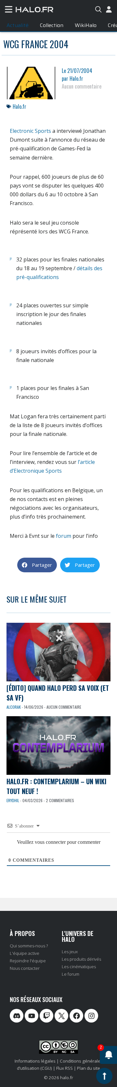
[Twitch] (46, 1016)
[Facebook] (76, 1016)
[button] (37, 565)
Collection (51, 25)
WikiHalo (86, 25)
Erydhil (12, 800)
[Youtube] (31, 1016)
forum (63, 535)
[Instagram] (91, 1016)
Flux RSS (64, 1068)
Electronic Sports (30, 130)
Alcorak (13, 707)
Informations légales (35, 1061)
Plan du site (88, 1068)
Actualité (17, 25)
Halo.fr (19, 106)
